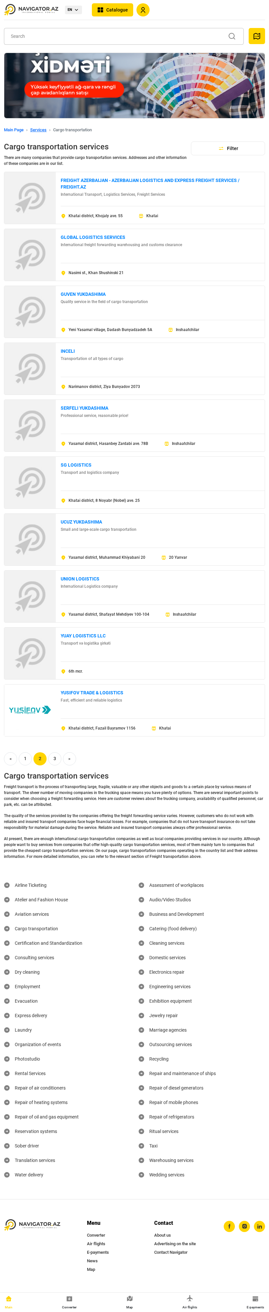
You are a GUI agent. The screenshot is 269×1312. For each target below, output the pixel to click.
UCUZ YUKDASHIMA (81, 522)
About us (162, 1235)
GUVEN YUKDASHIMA (83, 294)
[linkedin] (259, 1226)
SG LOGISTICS (76, 465)
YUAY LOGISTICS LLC (83, 635)
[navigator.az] (32, 1225)
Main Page (14, 129)
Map (91, 1269)
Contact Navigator (171, 1252)
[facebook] (229, 1226)
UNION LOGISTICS (80, 578)
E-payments (98, 1252)
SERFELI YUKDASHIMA (84, 408)
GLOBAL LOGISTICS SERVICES (93, 237)
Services (38, 129)
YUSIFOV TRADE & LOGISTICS (92, 692)
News (92, 1260)
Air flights (96, 1243)
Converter (96, 1235)
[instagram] (244, 1226)
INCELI (68, 351)
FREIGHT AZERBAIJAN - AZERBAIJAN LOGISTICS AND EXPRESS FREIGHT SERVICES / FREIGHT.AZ (150, 184)
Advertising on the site (175, 1243)
